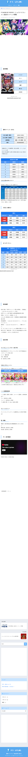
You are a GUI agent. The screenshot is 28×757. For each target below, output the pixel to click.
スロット (10, 5)
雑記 (19, 5)
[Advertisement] (14, 50)
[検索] (25, 644)
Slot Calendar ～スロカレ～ (8, 686)
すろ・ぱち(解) (15, 2)
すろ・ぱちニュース (6, 684)
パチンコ (15, 5)
